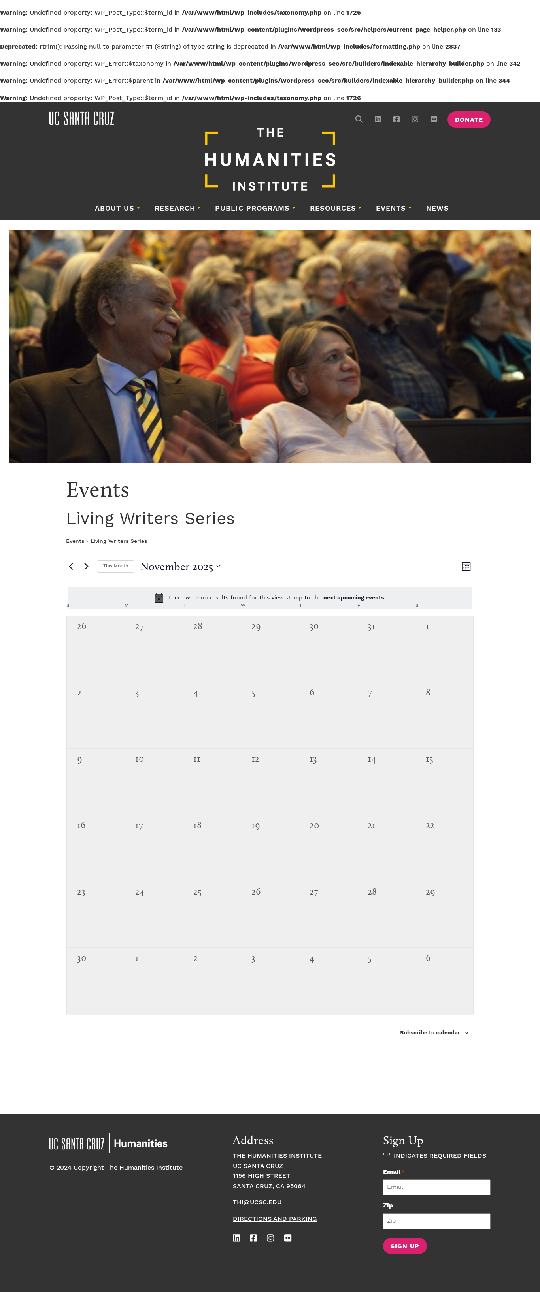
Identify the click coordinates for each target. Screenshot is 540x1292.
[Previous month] (71, 566)
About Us (114, 208)
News (437, 208)
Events (391, 208)
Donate (469, 120)
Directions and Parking (275, 1219)
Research (175, 208)
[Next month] (86, 566)
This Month (115, 566)
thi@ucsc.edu (257, 1202)
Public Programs (252, 208)
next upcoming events (353, 597)
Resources (333, 208)
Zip (388, 1206)
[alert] (270, 598)
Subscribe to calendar (430, 1032)
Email (394, 1172)
